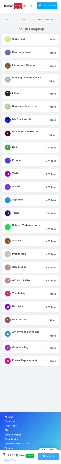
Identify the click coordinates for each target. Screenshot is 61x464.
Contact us (10, 421)
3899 (10, 455)
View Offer (10, 460)
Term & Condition (13, 435)
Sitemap (9, 448)
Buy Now (48, 456)
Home (8, 19)
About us (9, 417)
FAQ (7, 430)
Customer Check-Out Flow (17, 443)
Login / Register (49, 6)
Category (32, 19)
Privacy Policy (11, 426)
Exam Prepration (20, 19)
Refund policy (11, 439)
